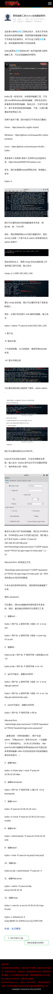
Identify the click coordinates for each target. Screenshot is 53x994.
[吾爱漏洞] (15, 4)
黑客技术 (20, 21)
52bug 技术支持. (35, 989)
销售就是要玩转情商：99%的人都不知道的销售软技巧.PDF (37, 943)
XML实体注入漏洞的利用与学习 (18, 938)
